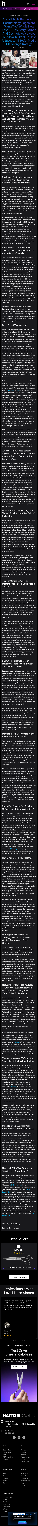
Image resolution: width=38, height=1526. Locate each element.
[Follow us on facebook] (14, 1437)
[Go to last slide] (3, 1267)
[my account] (24, 4)
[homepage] (3, 3)
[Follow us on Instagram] (23, 1437)
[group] (19, 1256)
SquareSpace (9, 390)
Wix (17, 390)
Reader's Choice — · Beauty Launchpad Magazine (19, 9)
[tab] (13, 1340)
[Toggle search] (20, 4)
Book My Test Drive (19, 1367)
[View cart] (28, 4)
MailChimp (13, 849)
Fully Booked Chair (16, 1185)
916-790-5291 (10, 1433)
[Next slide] (34, 1267)
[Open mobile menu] (33, 4)
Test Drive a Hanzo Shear (19, 1277)
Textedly (14, 1087)
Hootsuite (17, 1042)
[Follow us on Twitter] (19, 1437)
